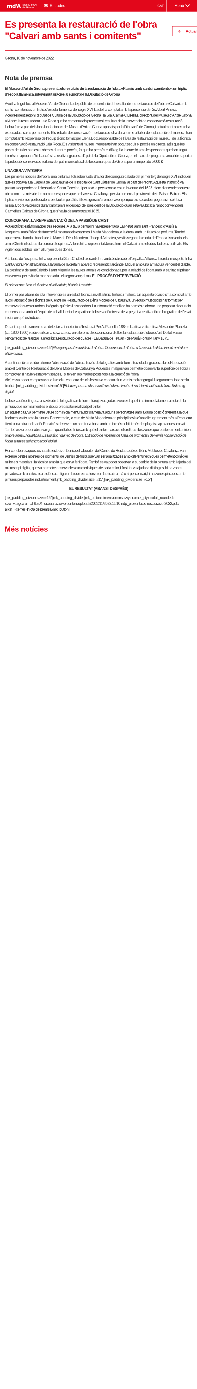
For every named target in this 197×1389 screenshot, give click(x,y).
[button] (182, 6)
